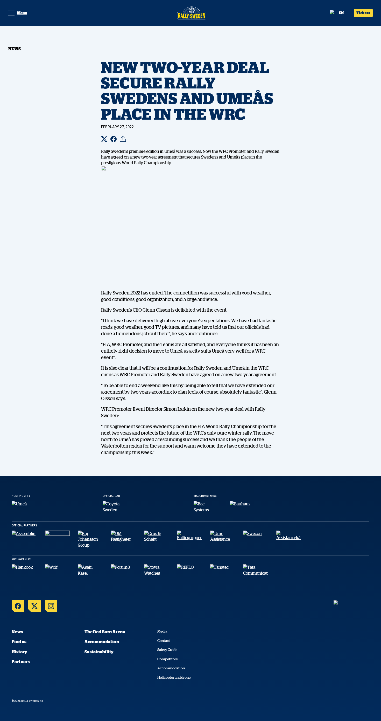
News (17, 631)
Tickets (363, 13)
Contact (163, 640)
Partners (21, 661)
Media (162, 631)
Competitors (167, 659)
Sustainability (99, 651)
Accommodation (101, 641)
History (19, 651)
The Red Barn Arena (104, 631)
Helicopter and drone (173, 677)
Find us (19, 641)
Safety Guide (167, 650)
